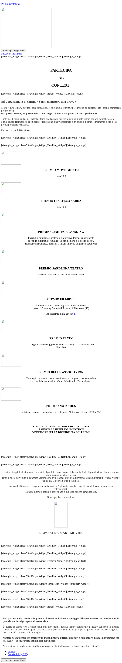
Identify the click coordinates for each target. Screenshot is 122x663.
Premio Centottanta (10, 4)
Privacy (11, 651)
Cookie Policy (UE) (18, 654)
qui (73, 313)
